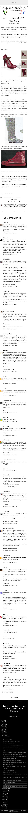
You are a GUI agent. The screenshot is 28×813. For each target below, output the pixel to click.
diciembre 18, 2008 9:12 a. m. (10, 658)
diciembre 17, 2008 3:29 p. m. (10, 421)
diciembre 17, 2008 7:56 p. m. (10, 506)
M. (3, 376)
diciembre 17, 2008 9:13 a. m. (10, 304)
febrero (5, 802)
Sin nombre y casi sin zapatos (9, 743)
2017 (3, 724)
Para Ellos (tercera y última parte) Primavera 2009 (14, 756)
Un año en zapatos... (7, 739)
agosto (5, 793)
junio (4, 796)
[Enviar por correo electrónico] (8, 201)
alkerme (5, 259)
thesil (4, 350)
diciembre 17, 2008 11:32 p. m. (10, 585)
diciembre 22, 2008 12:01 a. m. (10, 672)
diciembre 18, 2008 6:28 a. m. (10, 638)
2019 (3, 721)
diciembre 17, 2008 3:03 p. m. (10, 412)
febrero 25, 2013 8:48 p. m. (9, 689)
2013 (3, 729)
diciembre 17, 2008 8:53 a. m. (10, 286)
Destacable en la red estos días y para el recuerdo (14, 752)
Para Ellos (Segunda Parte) (9, 782)
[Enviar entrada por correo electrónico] (14, 197)
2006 (3, 806)
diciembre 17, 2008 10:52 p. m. (10, 562)
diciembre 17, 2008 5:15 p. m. (10, 470)
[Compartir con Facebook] (17, 201)
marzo (5, 801)
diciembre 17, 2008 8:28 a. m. (10, 254)
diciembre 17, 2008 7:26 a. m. (10, 233)
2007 (3, 805)
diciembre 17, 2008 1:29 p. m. (10, 383)
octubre (5, 790)
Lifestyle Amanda (7, 528)
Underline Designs (16, 811)
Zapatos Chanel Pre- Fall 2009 (10, 772)
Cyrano (5, 237)
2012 (3, 730)
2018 (3, 723)
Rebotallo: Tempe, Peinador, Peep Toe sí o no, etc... (14, 786)
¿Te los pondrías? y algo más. (9, 758)
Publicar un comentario (7, 692)
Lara (4, 567)
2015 (3, 726)
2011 (3, 731)
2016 (3, 725)
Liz (3, 309)
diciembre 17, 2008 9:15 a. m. (10, 329)
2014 (3, 728)
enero (4, 804)
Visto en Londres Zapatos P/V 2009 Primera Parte (14, 766)
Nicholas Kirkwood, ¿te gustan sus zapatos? (13, 745)
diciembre (5, 737)
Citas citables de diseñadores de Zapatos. (12, 760)
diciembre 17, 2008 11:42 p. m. (10, 610)
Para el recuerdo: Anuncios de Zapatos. (12, 780)
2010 (3, 732)
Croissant (5, 491)
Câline (4, 615)
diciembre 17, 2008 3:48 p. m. (10, 435)
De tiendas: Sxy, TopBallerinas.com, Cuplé (12, 754)
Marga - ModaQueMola (8, 459)
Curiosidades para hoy (8, 764)
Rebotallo (5, 768)
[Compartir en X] (14, 201)
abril (4, 799)
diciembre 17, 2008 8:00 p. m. (10, 523)
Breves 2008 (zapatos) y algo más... (11, 741)
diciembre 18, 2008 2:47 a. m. (10, 625)
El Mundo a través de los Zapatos (10, 747)
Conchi (4, 222)
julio (4, 794)
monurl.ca (16, 682)
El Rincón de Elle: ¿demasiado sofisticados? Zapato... (15, 762)
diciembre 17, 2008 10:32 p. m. (10, 550)
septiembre (6, 791)
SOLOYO (5, 440)
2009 (3, 734)
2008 (3, 735)
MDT (4, 590)
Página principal (10, 702)
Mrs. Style (5, 663)
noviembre (5, 788)
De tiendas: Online (7, 784)
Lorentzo (5, 511)
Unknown (5, 555)
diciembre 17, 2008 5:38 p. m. (10, 486)
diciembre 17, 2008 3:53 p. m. (10, 455)
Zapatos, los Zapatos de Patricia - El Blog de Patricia (14, 708)
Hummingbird (6, 333)
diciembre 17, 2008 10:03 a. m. (10, 345)
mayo (4, 798)
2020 (3, 720)
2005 (3, 808)
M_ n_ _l (5, 426)
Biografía (19, 702)
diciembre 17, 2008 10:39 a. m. (10, 371)
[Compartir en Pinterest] (19, 201)
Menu (14, 2)
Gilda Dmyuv (6, 400)
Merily (4, 417)
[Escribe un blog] (11, 201)
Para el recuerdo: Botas (8, 770)
